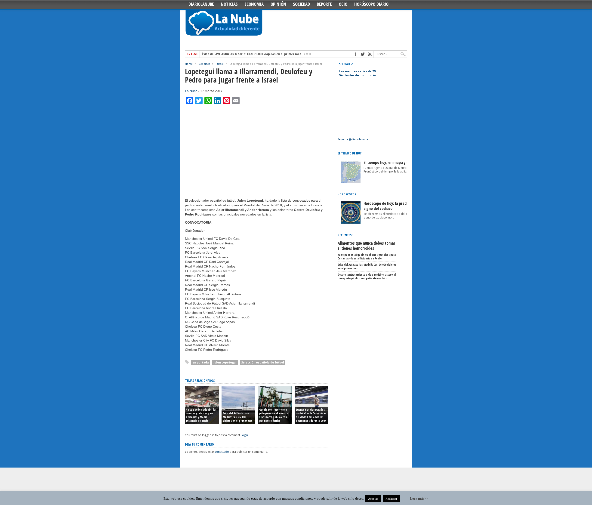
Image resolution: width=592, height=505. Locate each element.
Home (189, 63)
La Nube (191, 91)
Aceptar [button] (373, 498)
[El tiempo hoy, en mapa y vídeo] (350, 182)
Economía (254, 4)
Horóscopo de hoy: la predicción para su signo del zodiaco (396, 206)
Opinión (278, 4)
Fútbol (220, 63)
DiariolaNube (201, 4)
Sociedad (301, 4)
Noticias (229, 4)
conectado (222, 452)
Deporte (324, 4)
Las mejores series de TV (357, 71)
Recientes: (345, 235)
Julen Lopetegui (225, 362)
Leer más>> (419, 498)
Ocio (343, 4)
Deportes (204, 63)
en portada (200, 362)
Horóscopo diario (371, 4)
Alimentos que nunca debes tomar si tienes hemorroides (366, 245)
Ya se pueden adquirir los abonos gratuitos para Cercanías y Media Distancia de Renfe (201, 415)
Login (244, 435)
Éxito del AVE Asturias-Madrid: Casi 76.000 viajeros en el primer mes (251, 54)
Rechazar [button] (391, 498)
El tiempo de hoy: (350, 153)
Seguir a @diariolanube (353, 139)
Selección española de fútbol (262, 362)
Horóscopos (347, 194)
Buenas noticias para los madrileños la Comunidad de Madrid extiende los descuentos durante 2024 (311, 415)
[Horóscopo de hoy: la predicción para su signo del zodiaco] (350, 223)
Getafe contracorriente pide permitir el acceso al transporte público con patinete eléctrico (274, 415)
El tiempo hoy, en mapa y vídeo (390, 162)
